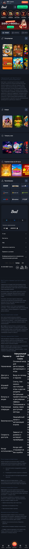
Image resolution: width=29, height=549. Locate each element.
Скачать (25, 2)
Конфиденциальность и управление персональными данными (13, 257)
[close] (1, 2)
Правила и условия (8, 251)
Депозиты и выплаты (8, 247)
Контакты (5, 238)
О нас (4, 233)
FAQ (3, 242)
